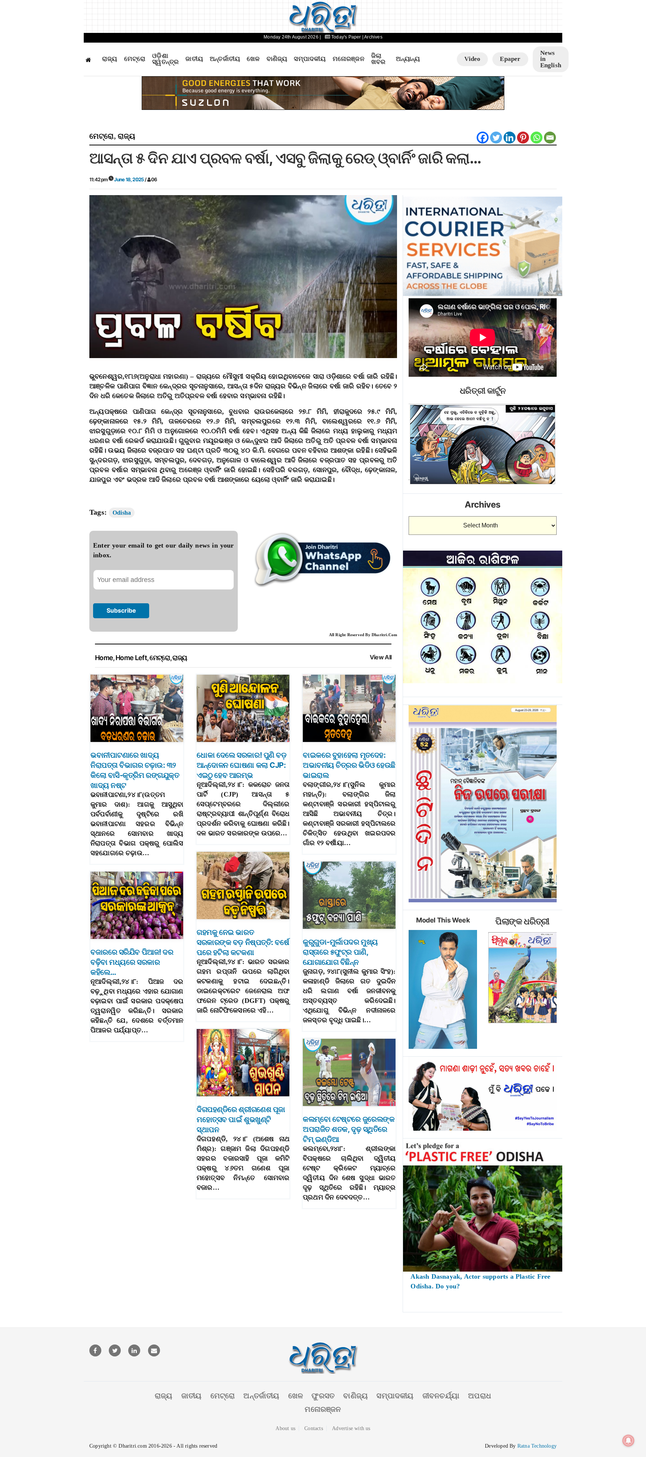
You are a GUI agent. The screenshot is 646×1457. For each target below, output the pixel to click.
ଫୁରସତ (323, 1396)
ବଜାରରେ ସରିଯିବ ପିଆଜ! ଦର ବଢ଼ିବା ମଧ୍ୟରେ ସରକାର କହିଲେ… (131, 962)
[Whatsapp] (536, 138)
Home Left (131, 658)
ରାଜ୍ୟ (109, 59)
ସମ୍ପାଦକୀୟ (310, 59)
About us (285, 1428)
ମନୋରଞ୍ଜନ (348, 59)
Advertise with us (351, 1428)
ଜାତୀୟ (194, 59)
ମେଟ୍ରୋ (135, 59)
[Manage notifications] (628, 1441)
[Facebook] (483, 138)
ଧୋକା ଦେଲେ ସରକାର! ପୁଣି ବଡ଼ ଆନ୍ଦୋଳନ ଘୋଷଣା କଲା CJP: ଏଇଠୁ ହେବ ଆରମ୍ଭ (241, 765)
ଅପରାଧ (479, 1396)
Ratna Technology (537, 1446)
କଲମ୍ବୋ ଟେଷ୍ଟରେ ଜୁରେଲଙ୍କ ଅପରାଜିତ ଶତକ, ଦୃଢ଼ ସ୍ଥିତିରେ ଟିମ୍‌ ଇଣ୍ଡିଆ (348, 1129)
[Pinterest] (523, 138)
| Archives (372, 37)
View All (381, 657)
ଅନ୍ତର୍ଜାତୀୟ (225, 59)
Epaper (510, 58)
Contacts (313, 1428)
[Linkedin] (510, 138)
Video (472, 58)
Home (104, 658)
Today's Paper (346, 37)
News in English (550, 59)
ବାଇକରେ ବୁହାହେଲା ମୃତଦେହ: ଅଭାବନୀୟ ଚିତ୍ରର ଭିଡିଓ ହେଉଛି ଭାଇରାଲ (349, 765)
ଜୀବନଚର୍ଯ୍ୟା (440, 1396)
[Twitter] (496, 138)
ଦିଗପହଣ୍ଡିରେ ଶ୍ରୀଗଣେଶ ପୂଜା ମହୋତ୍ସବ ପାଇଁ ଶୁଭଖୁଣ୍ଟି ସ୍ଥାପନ (241, 1119)
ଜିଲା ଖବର (378, 59)
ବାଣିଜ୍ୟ (277, 59)
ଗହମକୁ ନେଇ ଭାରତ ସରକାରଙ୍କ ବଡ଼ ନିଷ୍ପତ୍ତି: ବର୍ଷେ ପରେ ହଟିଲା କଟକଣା (243, 942)
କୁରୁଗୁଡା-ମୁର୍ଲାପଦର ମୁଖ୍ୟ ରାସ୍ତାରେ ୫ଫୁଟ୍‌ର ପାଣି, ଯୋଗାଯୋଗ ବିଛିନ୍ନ (340, 952)
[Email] (550, 138)
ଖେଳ (253, 59)
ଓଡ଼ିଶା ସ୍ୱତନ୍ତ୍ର (165, 59)
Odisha (122, 512)
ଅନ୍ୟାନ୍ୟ (408, 59)
